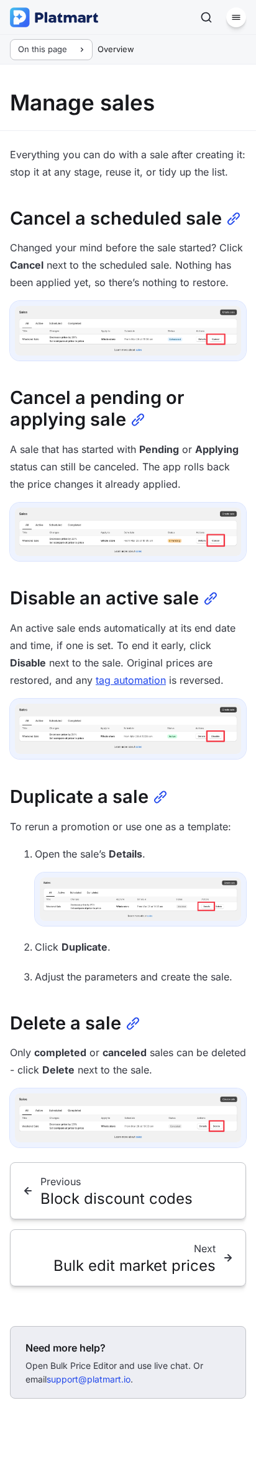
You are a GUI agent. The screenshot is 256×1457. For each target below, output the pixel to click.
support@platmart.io (88, 1379)
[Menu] (236, 17)
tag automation (131, 680)
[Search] (206, 17)
